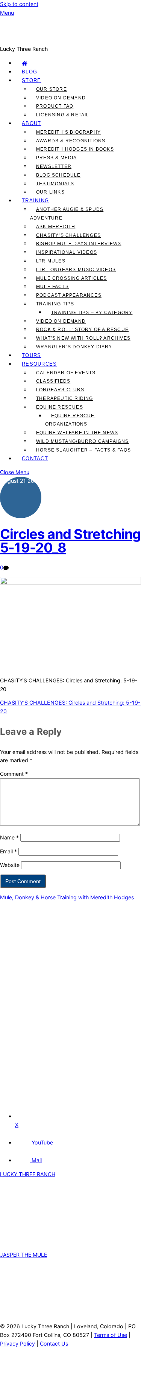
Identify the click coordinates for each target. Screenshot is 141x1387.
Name (9, 837)
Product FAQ (54, 106)
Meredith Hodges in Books (75, 149)
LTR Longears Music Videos (76, 269)
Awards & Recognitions (70, 140)
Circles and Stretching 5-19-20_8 (70, 541)
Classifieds (53, 381)
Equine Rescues (59, 407)
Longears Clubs (60, 389)
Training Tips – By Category (91, 312)
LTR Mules (50, 261)
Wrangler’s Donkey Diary (74, 346)
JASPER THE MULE (23, 1254)
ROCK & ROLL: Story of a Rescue (82, 329)
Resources (39, 364)
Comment (14, 774)
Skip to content (19, 4)
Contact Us (54, 1343)
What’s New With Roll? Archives (83, 338)
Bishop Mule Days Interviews (78, 243)
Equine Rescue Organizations (70, 420)
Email (8, 851)
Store (31, 80)
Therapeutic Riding (64, 398)
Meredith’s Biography (68, 132)
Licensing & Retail (62, 114)
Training (35, 200)
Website (10, 865)
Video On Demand (61, 98)
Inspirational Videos (66, 252)
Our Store (51, 89)
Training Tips (55, 304)
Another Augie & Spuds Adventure (66, 214)
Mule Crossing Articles (71, 278)
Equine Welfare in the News (77, 432)
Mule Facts (52, 286)
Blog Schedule (58, 175)
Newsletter (53, 166)
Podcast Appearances (69, 295)
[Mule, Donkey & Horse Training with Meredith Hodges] (70, 40)
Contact (35, 458)
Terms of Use (110, 1335)
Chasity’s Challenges (68, 235)
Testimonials (55, 183)
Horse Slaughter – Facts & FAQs (83, 450)
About (31, 123)
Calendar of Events (66, 372)
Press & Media (56, 157)
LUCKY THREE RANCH (27, 1174)
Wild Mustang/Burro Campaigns (82, 441)
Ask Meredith (55, 226)
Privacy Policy (17, 1343)
